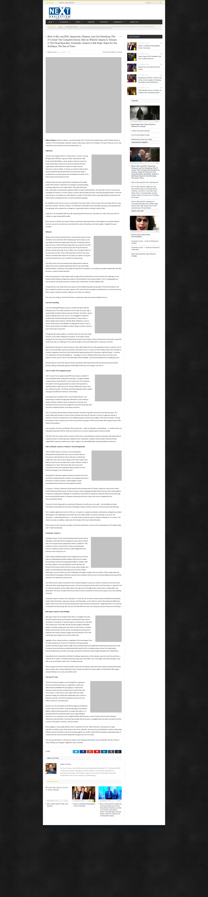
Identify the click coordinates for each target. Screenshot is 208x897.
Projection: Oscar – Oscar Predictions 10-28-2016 (145, 242)
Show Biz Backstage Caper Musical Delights (143, 255)
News (78, 22)
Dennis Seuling (52, 52)
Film (50, 22)
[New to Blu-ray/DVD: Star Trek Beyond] (57, 794)
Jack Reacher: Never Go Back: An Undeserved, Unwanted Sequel (149, 91)
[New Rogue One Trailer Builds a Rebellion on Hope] (145, 113)
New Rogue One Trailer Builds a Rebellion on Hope (143, 125)
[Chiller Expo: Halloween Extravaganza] (145, 223)
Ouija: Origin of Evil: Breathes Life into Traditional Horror (149, 57)
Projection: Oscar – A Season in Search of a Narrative (145, 248)
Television (63, 22)
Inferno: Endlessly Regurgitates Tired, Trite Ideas (84, 805)
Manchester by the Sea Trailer (141, 139)
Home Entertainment (109, 52)
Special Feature (137, 211)
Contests (104, 22)
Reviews (119, 52)
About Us (134, 22)
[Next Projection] (60, 12)
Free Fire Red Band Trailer (140, 135)
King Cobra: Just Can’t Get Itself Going (149, 68)
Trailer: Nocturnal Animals (140, 131)
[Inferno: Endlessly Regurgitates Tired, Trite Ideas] (83, 794)
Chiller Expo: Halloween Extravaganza (140, 236)
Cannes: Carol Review (66, 3)
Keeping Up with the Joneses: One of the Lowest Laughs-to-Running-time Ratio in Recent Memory (150, 80)
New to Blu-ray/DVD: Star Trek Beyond (144, 182)
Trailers (91, 22)
